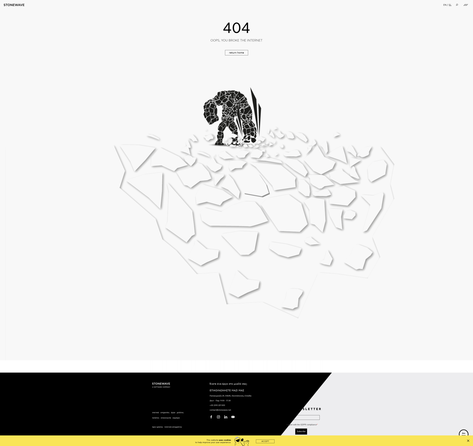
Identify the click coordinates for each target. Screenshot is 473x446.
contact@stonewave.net (220, 410)
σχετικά (155, 412)
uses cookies (225, 440)
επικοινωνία (166, 418)
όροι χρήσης (157, 427)
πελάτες (155, 418)
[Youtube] (233, 417)
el (450, 5)
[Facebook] (211, 417)
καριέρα (176, 418)
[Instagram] (218, 417)
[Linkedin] (226, 417)
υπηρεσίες (164, 412)
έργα (173, 412)
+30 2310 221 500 (217, 405)
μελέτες (180, 412)
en (444, 5)
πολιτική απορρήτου (173, 427)
